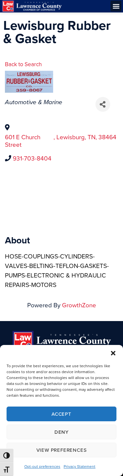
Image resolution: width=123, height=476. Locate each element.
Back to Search (23, 64)
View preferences (61, 450)
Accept (61, 413)
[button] (113, 353)
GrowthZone (79, 304)
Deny (61, 431)
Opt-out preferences (42, 466)
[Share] (102, 104)
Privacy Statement (79, 466)
